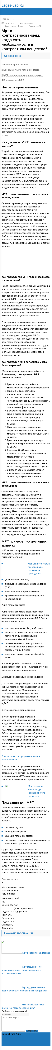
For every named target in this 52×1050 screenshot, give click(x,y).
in (42, 1048)
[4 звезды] (10, 908)
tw (36, 1048)
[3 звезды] (7, 908)
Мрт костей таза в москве (36, 953)
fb (30, 1048)
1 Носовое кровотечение (15, 64)
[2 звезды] (5, 908)
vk (48, 1048)
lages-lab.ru (13, 5)
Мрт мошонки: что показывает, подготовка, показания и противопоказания (22, 970)
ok (18, 1048)
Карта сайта (21, 1040)
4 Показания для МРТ (13, 80)
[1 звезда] (3, 908)
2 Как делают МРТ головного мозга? (21, 70)
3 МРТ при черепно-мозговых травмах (22, 75)
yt (24, 1048)
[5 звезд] (12, 908)
